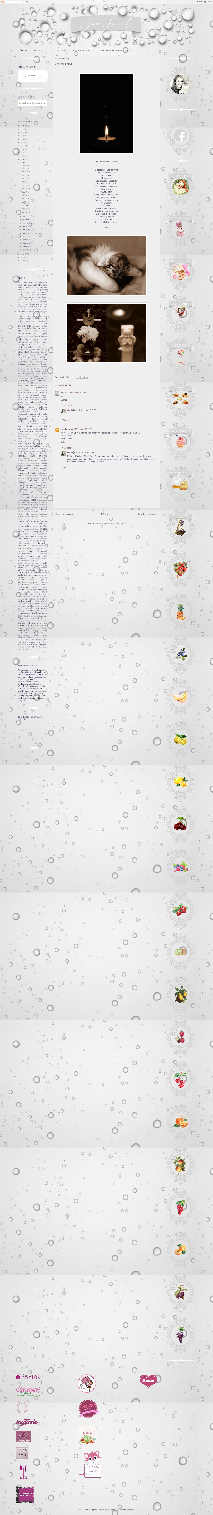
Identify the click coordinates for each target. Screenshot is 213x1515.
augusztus (27, 226)
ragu (40, 534)
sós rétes (41, 565)
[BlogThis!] (80, 377)
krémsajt (43, 453)
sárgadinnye (22, 556)
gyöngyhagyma (22, 388)
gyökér (33, 385)
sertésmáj (34, 561)
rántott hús (27, 538)
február (26, 246)
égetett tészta (40, 340)
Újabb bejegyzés (64, 514)
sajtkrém (39, 549)
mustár (28, 497)
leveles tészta (29, 465)
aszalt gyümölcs (39, 292)
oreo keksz (29, 509)
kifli (45, 426)
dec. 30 (25, 172)
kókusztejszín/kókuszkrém (30, 443)
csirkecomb (22, 323)
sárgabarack (42, 551)
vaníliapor (44, 626)
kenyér (21, 426)
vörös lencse (23, 635)
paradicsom (23, 516)
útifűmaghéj (21, 623)
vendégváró (23, 630)
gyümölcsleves (41, 388)
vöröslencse (21, 637)
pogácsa (35, 529)
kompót (39, 446)
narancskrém (43, 500)
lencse (38, 463)
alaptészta (28, 285)
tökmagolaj (22, 611)
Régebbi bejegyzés (147, 514)
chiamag (35, 314)
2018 (23, 152)
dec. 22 (24, 182)
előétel (44, 342)
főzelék (38, 371)
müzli (45, 497)
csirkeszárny (36, 326)
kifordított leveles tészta (28, 429)
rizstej (20, 546)
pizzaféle (27, 529)
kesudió (30, 426)
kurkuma (44, 460)
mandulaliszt (42, 475)
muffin (20, 497)
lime (45, 465)
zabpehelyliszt (41, 640)
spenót (39, 568)
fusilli (19, 374)
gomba (25, 380)
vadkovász (31, 623)
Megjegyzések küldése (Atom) (112, 523)
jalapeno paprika (34, 397)
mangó (44, 478)
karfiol (30, 421)
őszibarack (43, 509)
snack (25, 563)
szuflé (20, 592)
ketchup (39, 426)
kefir (28, 424)
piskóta (27, 526)
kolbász (33, 446)
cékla (29, 314)
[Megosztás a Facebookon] (84, 377)
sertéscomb (42, 558)
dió (19, 330)
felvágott (44, 366)
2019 (23, 149)
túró (20, 615)
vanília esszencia (32, 625)
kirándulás (39, 431)
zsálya (20, 649)
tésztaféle (43, 603)
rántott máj (36, 538)
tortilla (36, 608)
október (26, 219)
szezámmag (23, 587)
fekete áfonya (35, 362)
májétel (44, 470)
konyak (45, 446)
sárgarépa (35, 556)
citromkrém (30, 316)
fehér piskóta (24, 359)
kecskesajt (21, 424)
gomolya (32, 381)
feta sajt (30, 369)
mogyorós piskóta (35, 495)
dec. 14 (25, 198)
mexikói (21, 492)
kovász (20, 451)
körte (20, 453)
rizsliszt (44, 543)
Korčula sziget (23, 448)
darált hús (28, 328)
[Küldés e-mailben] (77, 377)
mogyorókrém (23, 495)
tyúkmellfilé (26, 616)
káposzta (27, 416)
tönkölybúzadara (24, 613)
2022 (22, 139)
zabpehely (30, 640)
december (27, 165)
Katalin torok (67, 429)
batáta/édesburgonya (39, 299)
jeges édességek (32, 400)
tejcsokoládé (23, 594)
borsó (45, 306)
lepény (20, 465)
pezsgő (20, 526)
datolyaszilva (42, 328)
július (25, 229)
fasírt (39, 354)
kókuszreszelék (25, 438)
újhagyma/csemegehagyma (28, 618)
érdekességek (35, 349)
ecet (37, 336)
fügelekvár (31, 374)
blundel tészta (23, 304)
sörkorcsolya (32, 568)
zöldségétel (42, 644)
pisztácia (35, 526)
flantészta (43, 369)
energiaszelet (35, 345)
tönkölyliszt (36, 613)
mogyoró (43, 492)
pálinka (20, 514)
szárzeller (21, 580)
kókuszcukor (22, 436)
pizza (20, 529)
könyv (39, 451)
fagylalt (44, 352)
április (25, 240)
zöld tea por (42, 642)
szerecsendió (41, 584)
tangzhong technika (32, 592)
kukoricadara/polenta (24, 458)
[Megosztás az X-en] (82, 377)
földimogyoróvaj (31, 371)
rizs (38, 543)
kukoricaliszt (42, 458)
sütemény (22, 572)
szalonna (37, 575)
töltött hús (31, 611)
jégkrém (44, 399)
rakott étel (28, 536)
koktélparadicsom (40, 434)
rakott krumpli (37, 536)
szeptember (28, 223)
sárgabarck (43, 554)
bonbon (29, 306)
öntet (36, 509)
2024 (23, 132)
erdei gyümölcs (34, 347)
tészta (30, 604)
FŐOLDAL (23, 50)
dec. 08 (25, 205)
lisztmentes (22, 470)
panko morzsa (31, 514)
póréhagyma (32, 531)
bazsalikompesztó (33, 302)
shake (20, 563)
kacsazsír (37, 405)
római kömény (28, 545)
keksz (33, 424)
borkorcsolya (37, 306)
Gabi (69, 410)
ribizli (20, 543)
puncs (30, 534)
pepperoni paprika (24, 524)
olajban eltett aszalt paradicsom (34, 504)
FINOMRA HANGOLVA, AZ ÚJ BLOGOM (114, 50)
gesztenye (28, 378)
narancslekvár (22, 502)
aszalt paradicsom (24, 295)
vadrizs (39, 623)
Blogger (130, 1510)
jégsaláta (21, 402)
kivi (46, 431)
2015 (22, 162)
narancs (34, 499)
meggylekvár (23, 487)
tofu (31, 606)
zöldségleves (32, 647)
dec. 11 (24, 202)
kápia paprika (42, 414)
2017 (22, 156)
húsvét (44, 394)
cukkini (21, 318)
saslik (45, 556)
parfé (20, 519)
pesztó (33, 524)
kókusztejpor (22, 441)
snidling (31, 563)
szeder (32, 580)
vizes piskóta (33, 633)
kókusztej (43, 439)
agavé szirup (29, 282)
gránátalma (21, 383)
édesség (23, 339)
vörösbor (43, 635)
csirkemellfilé (24, 325)
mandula (22, 475)
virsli (26, 633)
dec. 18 (25, 192)
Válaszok (68, 406)
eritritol (44, 349)
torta (20, 608)
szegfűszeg (22, 582)
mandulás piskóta (24, 478)
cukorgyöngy (29, 318)
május (25, 236)
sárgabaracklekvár (25, 553)
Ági (62, 392)
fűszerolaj (31, 376)
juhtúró (20, 405)
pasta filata (27, 519)
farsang (32, 354)
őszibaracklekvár (23, 512)
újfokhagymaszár (41, 616)
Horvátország (43, 392)
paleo (45, 512)
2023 (22, 136)
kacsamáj (28, 405)
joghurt (29, 402)
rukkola (44, 545)
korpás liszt (43, 448)
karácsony (22, 418)
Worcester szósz (32, 637)
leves (36, 465)
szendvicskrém (23, 585)
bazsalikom (22, 302)
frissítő (44, 371)
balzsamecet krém (35, 297)
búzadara (21, 311)
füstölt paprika (41, 374)
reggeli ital (26, 541)
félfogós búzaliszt (40, 364)
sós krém (26, 565)
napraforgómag (24, 500)
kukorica (43, 455)
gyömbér (43, 385)
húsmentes (36, 395)
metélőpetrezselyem (40, 490)
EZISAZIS (62, 50)
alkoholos (37, 284)
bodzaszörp (22, 307)
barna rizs (22, 299)
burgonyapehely (42, 309)
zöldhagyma (22, 644)
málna (33, 472)
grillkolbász (38, 383)
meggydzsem (42, 485)
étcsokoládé (23, 351)
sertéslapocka (23, 561)
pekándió (21, 521)
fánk (26, 354)
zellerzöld (32, 642)
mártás (44, 480)
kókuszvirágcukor (23, 446)
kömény (33, 451)
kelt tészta (42, 423)
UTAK (50, 50)
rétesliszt (43, 541)
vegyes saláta (42, 628)
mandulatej (36, 478)
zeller (25, 642)
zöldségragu (42, 647)
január (25, 250)
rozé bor (38, 546)
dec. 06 (25, 209)
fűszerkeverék (22, 376)
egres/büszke (23, 342)
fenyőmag (21, 369)
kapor (20, 416)
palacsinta (39, 511)
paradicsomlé (35, 517)
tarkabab (44, 592)
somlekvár (38, 563)
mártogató (22, 483)
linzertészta (23, 467)
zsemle (25, 649)
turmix (44, 613)
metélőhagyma (23, 490)
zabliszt (20, 640)
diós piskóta (40, 331)
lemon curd (30, 463)
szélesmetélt (33, 582)
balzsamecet (23, 297)
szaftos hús (22, 575)
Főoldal (105, 514)
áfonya (20, 282)
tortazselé (28, 608)
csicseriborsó (42, 321)
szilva (34, 587)
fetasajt (36, 369)
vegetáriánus (30, 628)
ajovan (45, 282)
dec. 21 (24, 185)
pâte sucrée (43, 519)
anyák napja (30, 290)
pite (45, 526)
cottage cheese (41, 316)
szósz (36, 589)
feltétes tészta (31, 366)
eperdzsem (43, 345)
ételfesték (35, 352)
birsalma (43, 302)
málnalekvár (42, 473)
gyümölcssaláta (23, 390)
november (27, 216)
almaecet (21, 287)
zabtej (20, 642)
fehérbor (43, 359)
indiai (20, 397)
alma (45, 284)
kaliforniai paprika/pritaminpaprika (32, 410)
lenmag (44, 463)
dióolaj (27, 331)
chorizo (40, 314)
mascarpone (41, 482)
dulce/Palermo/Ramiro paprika (32, 333)
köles (26, 451)
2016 (23, 159)
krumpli (22, 455)
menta (45, 487)
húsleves (29, 395)
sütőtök (44, 573)
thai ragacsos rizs (23, 606)
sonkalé (20, 565)
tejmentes (32, 594)
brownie (20, 309)
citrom (21, 316)
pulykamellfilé (23, 534)
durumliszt (22, 336)
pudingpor (42, 531)
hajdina (29, 392)
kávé (35, 421)
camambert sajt (41, 311)
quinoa (35, 534)
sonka (45, 563)
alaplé (21, 284)
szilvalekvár (43, 587)
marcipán (21, 480)
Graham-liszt (42, 380)
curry (45, 318)
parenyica (44, 517)
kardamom (22, 421)
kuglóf (32, 456)
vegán (20, 628)
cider (45, 314)
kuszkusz (21, 463)
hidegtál (34, 392)
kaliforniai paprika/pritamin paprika (32, 408)
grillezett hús (30, 383)
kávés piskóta (42, 421)
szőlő (41, 589)
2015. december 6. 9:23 (85, 410)
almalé (28, 287)
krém (26, 453)
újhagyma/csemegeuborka (26, 621)
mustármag (37, 497)
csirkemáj (43, 323)
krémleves (34, 453)
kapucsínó (44, 416)
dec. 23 (24, 178)
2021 (22, 142)
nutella (37, 502)
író (24, 397)
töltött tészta (42, 611)
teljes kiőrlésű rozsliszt (32, 600)
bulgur (33, 309)
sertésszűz (43, 561)
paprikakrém (43, 514)
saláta (30, 551)
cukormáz (38, 319)
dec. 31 (24, 168)
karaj (34, 419)
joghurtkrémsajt (41, 402)
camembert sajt (23, 314)
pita (41, 526)
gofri (20, 380)
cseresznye (30, 321)
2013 (22, 257)
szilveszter (22, 589)
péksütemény (32, 521)
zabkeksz (43, 637)
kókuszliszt (43, 436)
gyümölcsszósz (41, 390)
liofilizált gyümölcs (39, 468)
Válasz (64, 400)
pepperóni (43, 521)
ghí (35, 378)
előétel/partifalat (24, 345)
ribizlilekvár (27, 543)
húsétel (21, 394)
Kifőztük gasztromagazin (32, 430)
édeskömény (43, 336)
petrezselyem (41, 524)
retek (33, 541)
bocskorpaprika (35, 304)
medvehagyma (23, 485)
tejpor (38, 594)
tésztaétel (36, 603)
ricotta (34, 543)
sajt (32, 548)
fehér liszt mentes (37, 357)
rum (20, 548)
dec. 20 (25, 188)
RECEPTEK (37, 50)
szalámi (30, 575)
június (25, 233)
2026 (23, 125)
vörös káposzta (42, 633)
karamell (44, 419)
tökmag (44, 608)
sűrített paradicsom (26, 570)
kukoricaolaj (22, 461)
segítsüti (34, 558)
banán (44, 297)
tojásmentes (37, 606)
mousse (44, 495)
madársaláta (34, 470)
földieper (21, 371)
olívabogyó (43, 507)
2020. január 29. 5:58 (84, 452)
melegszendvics (36, 487)
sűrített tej (42, 570)
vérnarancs (35, 630)
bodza (45, 304)
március (26, 243)
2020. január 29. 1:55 (83, 429)
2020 (23, 146)
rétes (37, 541)
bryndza (27, 309)
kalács (31, 407)
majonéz (21, 473)
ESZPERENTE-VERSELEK (82, 50)
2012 (22, 261)
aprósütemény (23, 292)
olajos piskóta (31, 507)
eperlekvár (22, 347)
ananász (21, 290)
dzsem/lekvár (31, 336)
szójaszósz (30, 590)
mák (27, 473)
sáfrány (26, 549)
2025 (22, 129)
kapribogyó (35, 416)
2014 (23, 254)
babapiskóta (36, 295)
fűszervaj (38, 376)
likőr (41, 465)
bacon (44, 294)
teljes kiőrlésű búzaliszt (33, 599)
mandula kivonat (32, 476)
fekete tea (30, 364)
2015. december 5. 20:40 (76, 392)
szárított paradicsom (38, 577)
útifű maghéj (42, 621)
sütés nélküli (34, 572)
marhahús (33, 480)
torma (45, 606)
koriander (33, 448)
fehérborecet (23, 362)
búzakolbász (30, 311)
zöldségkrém (22, 647)
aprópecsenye (42, 290)
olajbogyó (21, 507)
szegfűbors (43, 580)
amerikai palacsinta (39, 287)
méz (32, 492)
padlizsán (32, 512)
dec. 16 (25, 195)
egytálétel (35, 342)
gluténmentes (42, 378)
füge (24, 374)
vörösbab (34, 635)
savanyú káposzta (24, 558)
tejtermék (34, 596)
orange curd (22, 509)
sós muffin (34, 565)
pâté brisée (35, 519)
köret (44, 450)
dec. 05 (25, 212)
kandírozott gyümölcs (27, 414)
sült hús (44, 568)
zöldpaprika (32, 644)
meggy (32, 485)
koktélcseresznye (23, 434)
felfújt (20, 366)
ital (27, 397)
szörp (45, 590)
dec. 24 (25, 175)
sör (27, 568)
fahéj (20, 354)
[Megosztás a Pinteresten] (87, 377)
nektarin (31, 502)
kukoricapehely (33, 461)
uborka (33, 616)
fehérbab (35, 359)
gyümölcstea (22, 392)
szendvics (43, 582)
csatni (20, 321)
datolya (35, 328)
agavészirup (38, 282)
